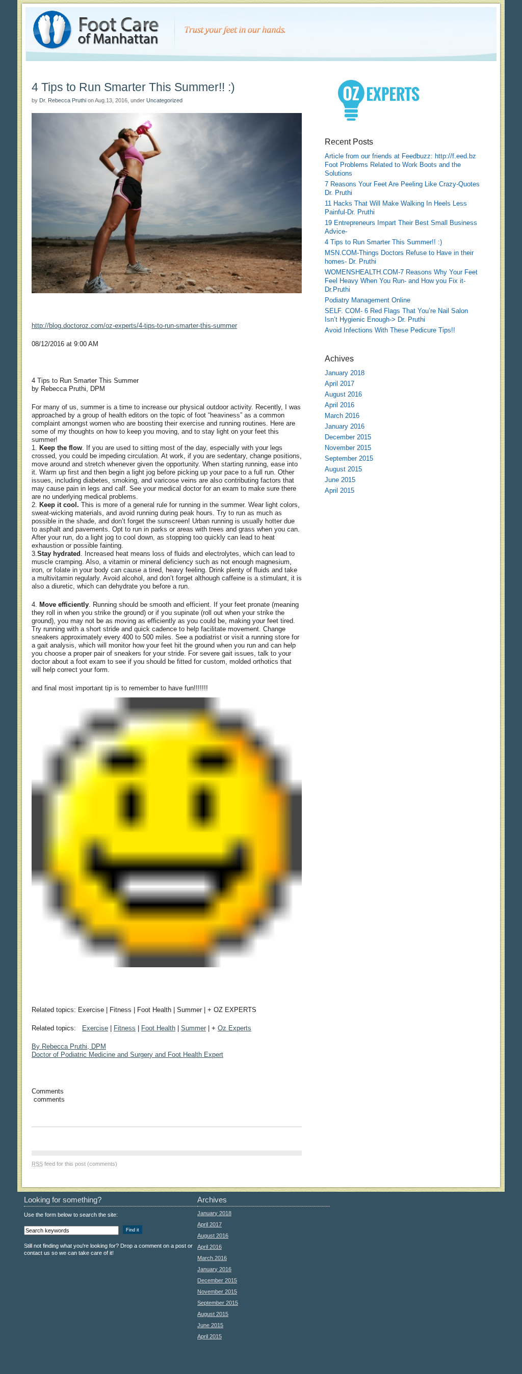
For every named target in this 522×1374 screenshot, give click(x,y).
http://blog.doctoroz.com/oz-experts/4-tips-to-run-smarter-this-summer (134, 325)
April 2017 (339, 383)
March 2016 (342, 415)
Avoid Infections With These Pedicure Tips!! (390, 330)
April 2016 (339, 405)
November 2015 (348, 448)
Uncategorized (164, 100)
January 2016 (344, 426)
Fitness (125, 1028)
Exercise (95, 1028)
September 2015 (349, 458)
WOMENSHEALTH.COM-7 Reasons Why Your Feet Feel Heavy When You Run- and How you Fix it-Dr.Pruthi (401, 280)
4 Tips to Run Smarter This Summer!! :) (133, 87)
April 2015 (339, 490)
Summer (193, 1028)
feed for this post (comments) (74, 1164)
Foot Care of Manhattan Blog (58, 11)
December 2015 (348, 437)
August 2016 (343, 394)
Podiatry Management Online (367, 300)
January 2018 (344, 373)
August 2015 (343, 469)
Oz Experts (234, 1028)
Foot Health (158, 1028)
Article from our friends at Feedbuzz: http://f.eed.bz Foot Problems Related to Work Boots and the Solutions (400, 164)
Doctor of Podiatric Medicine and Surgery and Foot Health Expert (127, 1050)
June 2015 (340, 480)
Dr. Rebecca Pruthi (62, 100)
